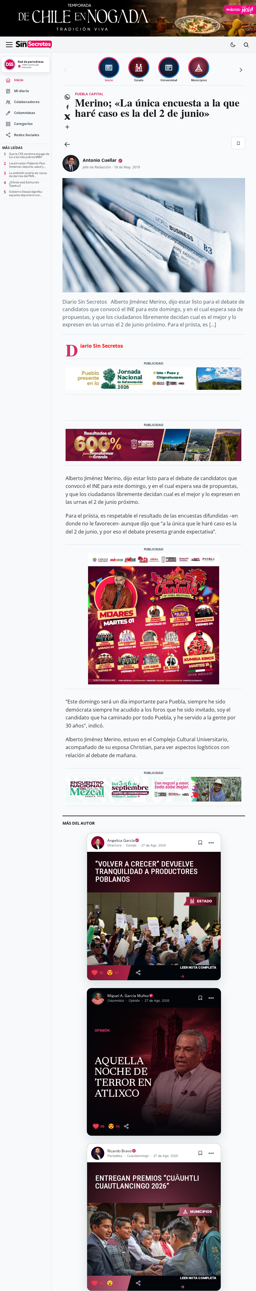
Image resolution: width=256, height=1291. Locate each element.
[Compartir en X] (67, 116)
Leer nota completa (198, 972)
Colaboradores (26, 102)
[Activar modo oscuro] (233, 44)
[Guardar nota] (200, 842)
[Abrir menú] (9, 45)
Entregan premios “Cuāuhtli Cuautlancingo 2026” (147, 1182)
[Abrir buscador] (246, 44)
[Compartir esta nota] (138, 972)
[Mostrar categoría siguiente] (240, 70)
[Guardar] (238, 143)
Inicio (18, 80)
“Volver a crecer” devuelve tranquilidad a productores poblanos (146, 871)
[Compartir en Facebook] (67, 106)
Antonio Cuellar (99, 160)
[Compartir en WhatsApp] (67, 96)
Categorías (23, 124)
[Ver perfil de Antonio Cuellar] (70, 163)
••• (211, 842)
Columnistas (24, 113)
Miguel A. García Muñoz (128, 996)
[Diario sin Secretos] (34, 45)
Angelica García (121, 840)
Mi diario (21, 91)
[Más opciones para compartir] (67, 126)
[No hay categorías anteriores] (66, 70)
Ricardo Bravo (119, 1151)
